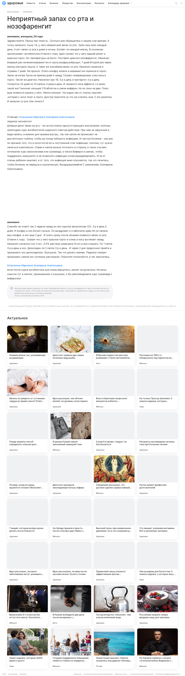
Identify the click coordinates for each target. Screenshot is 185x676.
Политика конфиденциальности (167, 674)
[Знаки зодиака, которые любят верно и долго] (27, 648)
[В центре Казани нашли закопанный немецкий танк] (71, 432)
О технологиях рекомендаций (141, 674)
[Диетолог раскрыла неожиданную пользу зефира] (71, 475)
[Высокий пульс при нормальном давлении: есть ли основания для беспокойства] (114, 519)
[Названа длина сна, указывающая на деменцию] (27, 346)
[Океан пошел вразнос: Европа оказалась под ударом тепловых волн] (114, 648)
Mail (4, 674)
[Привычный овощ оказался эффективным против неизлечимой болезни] (114, 562)
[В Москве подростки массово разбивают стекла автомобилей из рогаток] (114, 346)
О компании (12, 674)
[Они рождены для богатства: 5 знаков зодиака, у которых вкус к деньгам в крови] (157, 562)
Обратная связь (121, 674)
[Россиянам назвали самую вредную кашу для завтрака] (157, 605)
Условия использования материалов (98, 674)
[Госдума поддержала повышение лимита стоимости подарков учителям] (71, 648)
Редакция (77, 674)
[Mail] (4, 3)
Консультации (13, 11)
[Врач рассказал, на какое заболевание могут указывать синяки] (27, 562)
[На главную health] (14, 3)
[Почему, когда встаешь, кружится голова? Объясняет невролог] (27, 475)
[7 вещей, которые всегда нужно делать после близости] (27, 519)
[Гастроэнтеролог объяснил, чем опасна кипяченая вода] (114, 605)
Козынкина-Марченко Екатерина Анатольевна (46, 117)
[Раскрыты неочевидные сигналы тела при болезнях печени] (157, 432)
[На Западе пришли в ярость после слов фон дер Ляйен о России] (71, 519)
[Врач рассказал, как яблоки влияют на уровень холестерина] (71, 389)
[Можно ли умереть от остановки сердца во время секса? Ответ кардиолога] (27, 389)
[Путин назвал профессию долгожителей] (157, 475)
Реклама (23, 674)
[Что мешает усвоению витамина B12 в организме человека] (157, 519)
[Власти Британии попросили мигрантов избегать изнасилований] (114, 389)
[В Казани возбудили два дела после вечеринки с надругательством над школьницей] (71, 605)
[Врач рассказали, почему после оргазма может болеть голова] (71, 562)
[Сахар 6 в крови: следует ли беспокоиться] (114, 432)
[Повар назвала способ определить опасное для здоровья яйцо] (27, 432)
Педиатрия (27, 11)
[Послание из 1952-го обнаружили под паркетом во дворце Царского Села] (157, 346)
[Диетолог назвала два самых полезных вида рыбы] (71, 346)
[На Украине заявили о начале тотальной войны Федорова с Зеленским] (157, 648)
